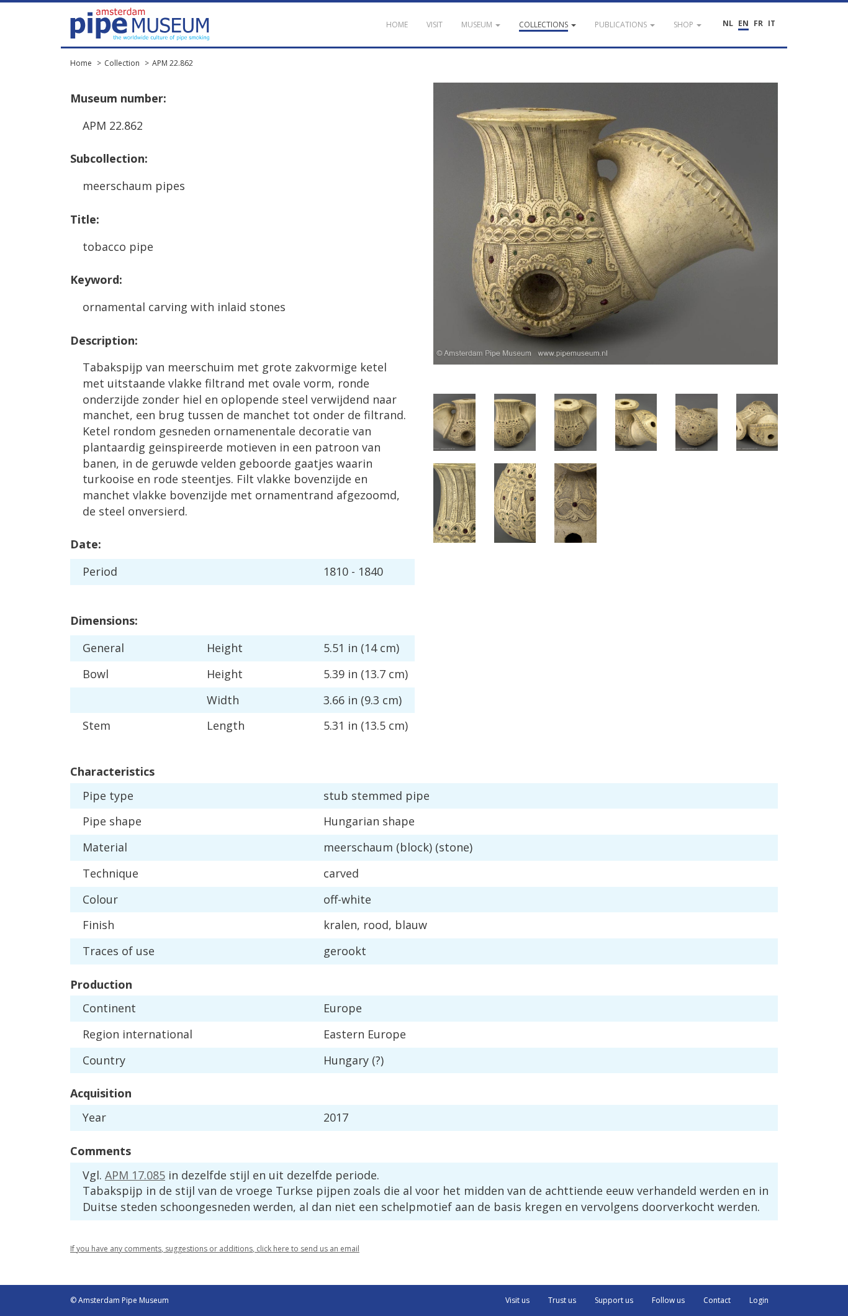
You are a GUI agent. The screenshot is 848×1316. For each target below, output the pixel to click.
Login (759, 1300)
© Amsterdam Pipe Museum (119, 1300)
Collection (122, 63)
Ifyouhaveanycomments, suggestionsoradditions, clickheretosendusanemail (214, 1248)
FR (758, 23)
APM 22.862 (172, 63)
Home (81, 63)
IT (771, 23)
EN (743, 23)
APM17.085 (135, 1175)
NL (728, 23)
